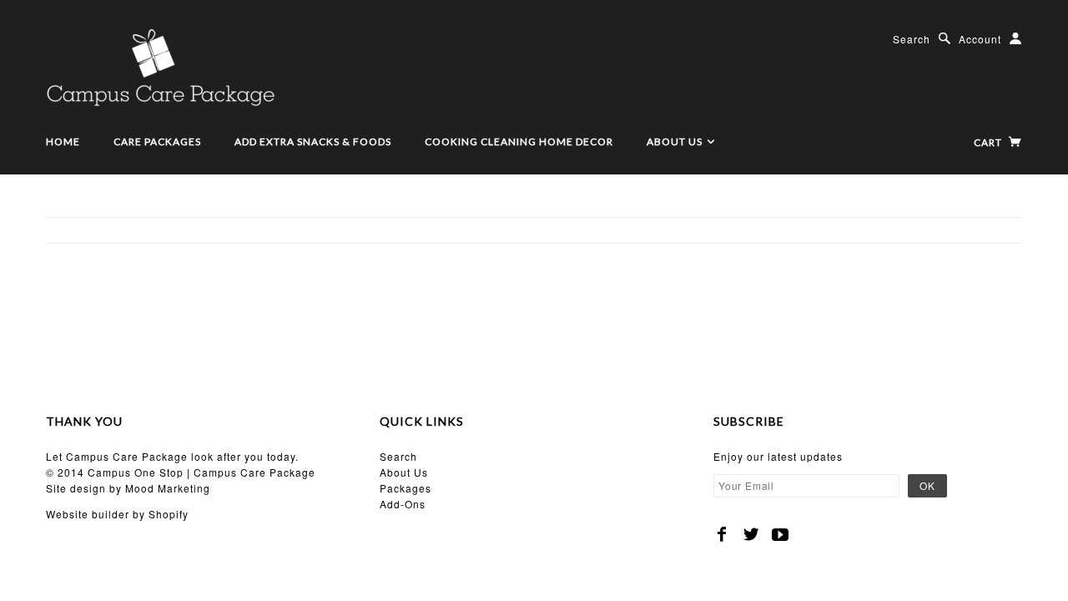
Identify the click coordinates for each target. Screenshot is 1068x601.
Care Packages (157, 141)
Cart (989, 142)
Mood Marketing (167, 488)
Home (63, 141)
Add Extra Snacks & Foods (312, 141)
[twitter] (751, 534)
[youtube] (780, 534)
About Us (676, 141)
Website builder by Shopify (117, 514)
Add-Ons (403, 504)
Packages (405, 488)
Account (980, 39)
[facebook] (722, 534)
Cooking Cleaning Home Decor (519, 141)
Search (911, 39)
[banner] (160, 67)
